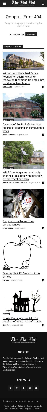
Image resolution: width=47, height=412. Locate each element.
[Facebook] (10, 388)
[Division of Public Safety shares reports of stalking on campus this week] (23, 107)
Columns (6, 217)
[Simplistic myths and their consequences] (23, 203)
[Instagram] (17, 388)
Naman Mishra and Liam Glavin (15, 183)
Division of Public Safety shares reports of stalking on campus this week (23, 128)
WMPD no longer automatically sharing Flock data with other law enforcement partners (23, 176)
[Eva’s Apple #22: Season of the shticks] (23, 252)
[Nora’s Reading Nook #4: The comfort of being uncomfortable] (23, 301)
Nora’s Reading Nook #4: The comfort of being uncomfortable (22, 320)
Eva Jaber (6, 280)
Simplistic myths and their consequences (18, 223)
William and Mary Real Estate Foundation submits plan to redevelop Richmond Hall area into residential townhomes (23, 78)
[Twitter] (30, 388)
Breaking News (8, 120)
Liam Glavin (7, 87)
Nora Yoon (7, 325)
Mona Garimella (9, 135)
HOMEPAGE (31, 34)
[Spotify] (23, 388)
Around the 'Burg (9, 69)
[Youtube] (36, 388)
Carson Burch (8, 228)
